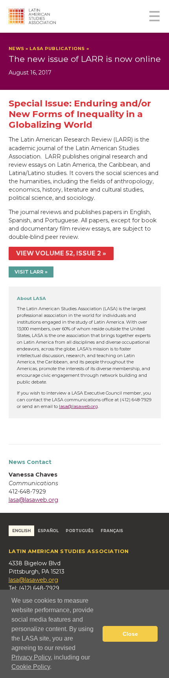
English (21, 530)
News (16, 48)
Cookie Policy (30, 666)
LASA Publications (57, 48)
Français (112, 530)
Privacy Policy (31, 657)
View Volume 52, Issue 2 (58, 253)
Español (48, 530)
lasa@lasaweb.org (78, 406)
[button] (54, 668)
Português (80, 530)
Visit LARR (29, 272)
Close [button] (130, 634)
